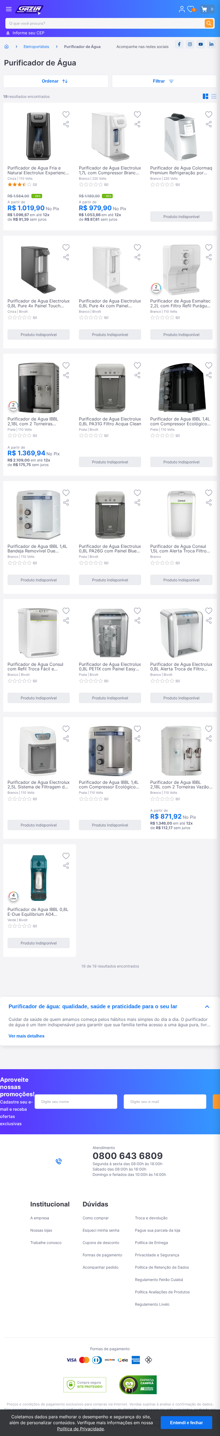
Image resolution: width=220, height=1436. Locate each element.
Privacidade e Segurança (157, 1255)
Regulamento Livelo (152, 1304)
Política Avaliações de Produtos (162, 1292)
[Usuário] (182, 9)
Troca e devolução (151, 1218)
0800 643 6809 (128, 1155)
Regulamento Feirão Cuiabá (159, 1279)
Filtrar (159, 81)
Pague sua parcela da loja (157, 1230)
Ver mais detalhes (27, 1036)
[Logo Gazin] (29, 10)
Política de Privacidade (80, 1428)
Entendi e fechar (186, 1422)
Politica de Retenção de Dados (162, 1267)
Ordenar (50, 81)
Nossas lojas (41, 1230)
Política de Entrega (151, 1242)
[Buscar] (209, 23)
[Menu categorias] (8, 9)
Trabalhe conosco (45, 1242)
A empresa (39, 1218)
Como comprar (96, 1218)
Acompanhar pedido (100, 1267)
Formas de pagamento (102, 1255)
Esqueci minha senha (101, 1230)
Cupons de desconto (101, 1242)
